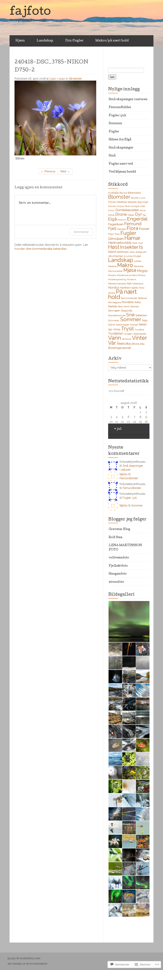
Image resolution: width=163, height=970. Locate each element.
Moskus (142, 275)
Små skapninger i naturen (128, 99)
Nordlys (113, 287)
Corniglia (135, 206)
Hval (140, 243)
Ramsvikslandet (129, 298)
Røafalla (112, 306)
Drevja (111, 215)
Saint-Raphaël (131, 306)
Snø (130, 314)
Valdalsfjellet (139, 334)
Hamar (132, 238)
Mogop (142, 271)
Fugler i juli (117, 115)
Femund (133, 223)
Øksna (135, 343)
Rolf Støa (115, 537)
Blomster (119, 197)
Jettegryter (141, 252)
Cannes (112, 206)
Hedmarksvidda (119, 243)
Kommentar (81, 231)
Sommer (115, 123)
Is (141, 247)
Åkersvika (124, 343)
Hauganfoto (118, 574)
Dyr (138, 214)
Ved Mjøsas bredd (122, 172)
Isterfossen (123, 251)
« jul (117, 429)
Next (65, 171)
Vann (114, 338)
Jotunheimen (115, 256)
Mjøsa (129, 270)
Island (112, 251)
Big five (123, 193)
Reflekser (142, 298)
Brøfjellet (132, 202)
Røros (120, 306)
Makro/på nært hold (112, 40)
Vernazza (126, 339)
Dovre (143, 210)
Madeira (112, 266)
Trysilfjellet (115, 333)
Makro (125, 265)
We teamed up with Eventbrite (27, 963)
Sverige (134, 324)
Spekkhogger (122, 324)
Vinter (139, 338)
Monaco (112, 275)
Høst (113, 247)
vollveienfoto (119, 557)
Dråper (131, 215)
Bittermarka (134, 192)
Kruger (137, 256)
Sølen (143, 324)
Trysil (127, 329)
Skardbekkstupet (116, 315)
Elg (144, 215)
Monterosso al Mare (127, 275)
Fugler (114, 131)
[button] (128, 621)
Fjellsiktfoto (118, 566)
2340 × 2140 (57, 78)
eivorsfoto (116, 582)
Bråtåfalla (122, 202)
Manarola (138, 266)
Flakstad (121, 229)
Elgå (112, 219)
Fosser (144, 229)
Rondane (128, 302)
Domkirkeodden (127, 210)
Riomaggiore (114, 302)
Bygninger (143, 202)
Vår (112, 343)
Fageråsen (115, 224)
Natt (129, 283)
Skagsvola (126, 310)
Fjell (112, 228)
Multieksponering (117, 279)
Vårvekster (75, 78)
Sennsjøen (114, 310)
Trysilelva (139, 329)
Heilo (134, 243)
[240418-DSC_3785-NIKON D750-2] (55, 117)
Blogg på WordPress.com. (24, 958)
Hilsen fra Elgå (120, 139)
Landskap (45, 40)
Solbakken (141, 315)
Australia (113, 192)
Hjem (20, 40)
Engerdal (137, 219)
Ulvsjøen (127, 334)
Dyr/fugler (74, 40)
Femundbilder (120, 107)
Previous (48, 171)
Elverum (121, 220)
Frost (117, 234)
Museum (131, 279)
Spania (111, 324)
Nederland (137, 283)
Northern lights (129, 287)
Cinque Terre (123, 206)
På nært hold (122, 294)
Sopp (144, 320)
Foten (111, 234)
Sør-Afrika (114, 329)
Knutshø (128, 256)
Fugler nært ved (121, 164)
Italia (132, 252)
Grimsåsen (116, 239)
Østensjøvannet (119, 348)
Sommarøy (113, 320)
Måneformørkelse (117, 283)
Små (112, 155)
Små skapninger (121, 147)
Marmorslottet (115, 271)
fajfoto (124, 474)
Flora (132, 228)
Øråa (142, 344)
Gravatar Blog (119, 529)
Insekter (129, 247)
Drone (121, 214)
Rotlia (138, 302)
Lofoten (138, 261)
